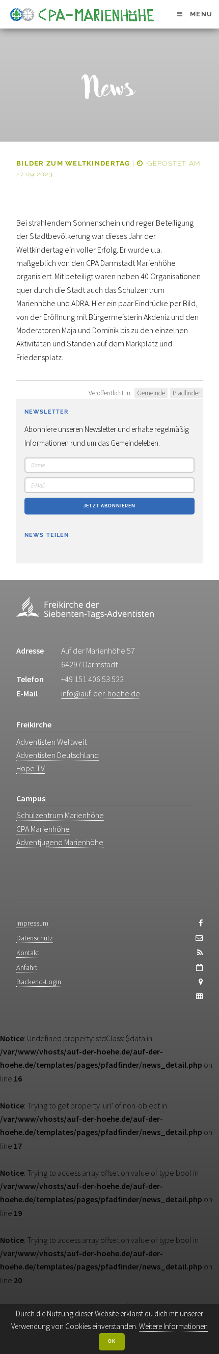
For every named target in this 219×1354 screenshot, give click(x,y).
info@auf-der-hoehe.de (100, 693)
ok (112, 1341)
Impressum (32, 923)
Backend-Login (38, 981)
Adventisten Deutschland (57, 755)
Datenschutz (34, 937)
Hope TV (30, 768)
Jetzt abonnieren (109, 505)
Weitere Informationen (173, 1326)
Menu (201, 14)
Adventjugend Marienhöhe (59, 842)
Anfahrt (26, 967)
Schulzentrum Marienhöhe (60, 815)
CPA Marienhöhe (43, 829)
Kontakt (27, 952)
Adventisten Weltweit (51, 742)
